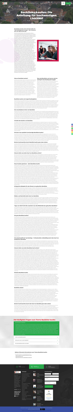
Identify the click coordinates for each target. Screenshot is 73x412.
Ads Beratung (24, 394)
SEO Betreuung (24, 378)
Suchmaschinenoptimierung (26, 373)
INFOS (38, 3)
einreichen (49, 386)
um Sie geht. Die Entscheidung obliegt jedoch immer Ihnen (40, 386)
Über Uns (25, 3)
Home (22, 3)
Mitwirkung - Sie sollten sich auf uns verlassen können (39, 380)
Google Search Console (25, 385)
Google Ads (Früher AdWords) (26, 395)
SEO (22, 382)
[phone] (72, 128)
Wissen (41, 3)
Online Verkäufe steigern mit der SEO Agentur (40, 392)
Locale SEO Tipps (24, 396)
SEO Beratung (24, 379)
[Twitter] (65, 0)
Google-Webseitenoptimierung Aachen (40, 375)
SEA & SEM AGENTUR (31, 3)
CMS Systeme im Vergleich (26, 376)
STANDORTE (46, 3)
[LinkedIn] (66, 0)
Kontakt (68, 3)
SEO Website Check (25, 384)
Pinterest (23, 390)
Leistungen (24, 371)
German (69, 0)
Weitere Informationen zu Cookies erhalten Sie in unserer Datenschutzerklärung (36, 410)
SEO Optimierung (24, 377)
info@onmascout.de (6, 0)
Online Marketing (24, 388)
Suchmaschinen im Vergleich (26, 383)
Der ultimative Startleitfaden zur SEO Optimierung (40, 404)
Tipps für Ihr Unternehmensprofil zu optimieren (27, 399)
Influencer (23, 389)
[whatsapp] (72, 134)
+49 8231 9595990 (13, 0)
